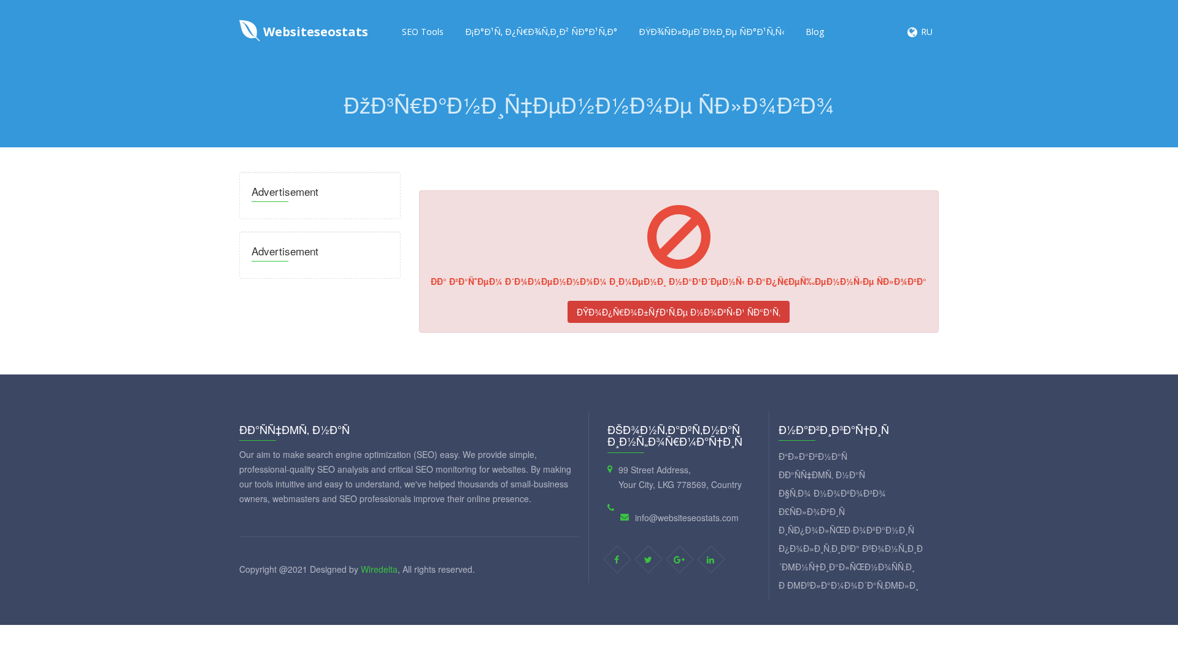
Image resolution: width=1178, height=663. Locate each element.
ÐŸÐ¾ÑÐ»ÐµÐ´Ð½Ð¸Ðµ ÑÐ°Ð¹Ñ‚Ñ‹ (711, 31)
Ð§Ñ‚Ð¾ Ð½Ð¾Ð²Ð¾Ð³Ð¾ (832, 493)
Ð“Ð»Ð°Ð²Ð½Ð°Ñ (813, 456)
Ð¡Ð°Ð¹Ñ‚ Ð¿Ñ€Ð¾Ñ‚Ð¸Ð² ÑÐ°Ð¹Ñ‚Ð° (541, 31)
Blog (815, 31)
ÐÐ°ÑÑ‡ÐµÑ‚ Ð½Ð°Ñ (822, 474)
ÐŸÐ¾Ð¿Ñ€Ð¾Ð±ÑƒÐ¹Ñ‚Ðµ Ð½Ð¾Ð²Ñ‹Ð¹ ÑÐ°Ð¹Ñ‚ (678, 312)
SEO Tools (423, 31)
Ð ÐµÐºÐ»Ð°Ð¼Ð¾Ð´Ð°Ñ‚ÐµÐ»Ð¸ (848, 585)
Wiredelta (379, 569)
